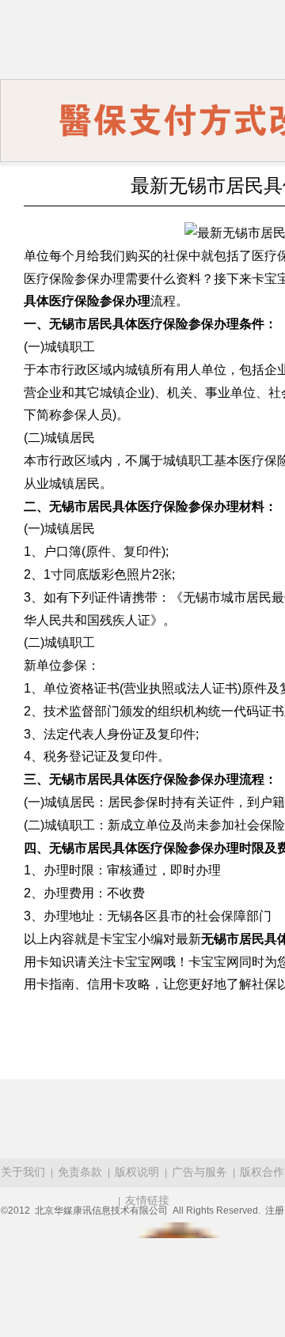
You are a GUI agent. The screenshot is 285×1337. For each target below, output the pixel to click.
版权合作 (262, 1171)
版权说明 (137, 1171)
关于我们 (23, 1171)
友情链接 (147, 1200)
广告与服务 (199, 1171)
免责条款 (80, 1171)
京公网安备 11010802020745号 (178, 1230)
